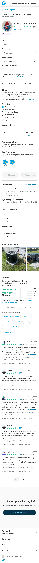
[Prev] (16, 479)
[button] (7, 26)
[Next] (23, 479)
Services (12, 83)
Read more (31, 135)
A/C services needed (9, 65)
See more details (31, 184)
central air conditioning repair (21, 14)
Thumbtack (5, 14)
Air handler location (9, 57)
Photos (19, 83)
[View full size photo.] (14, 259)
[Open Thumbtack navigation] (4, 3)
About (4, 83)
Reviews (28, 83)
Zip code (5, 41)
